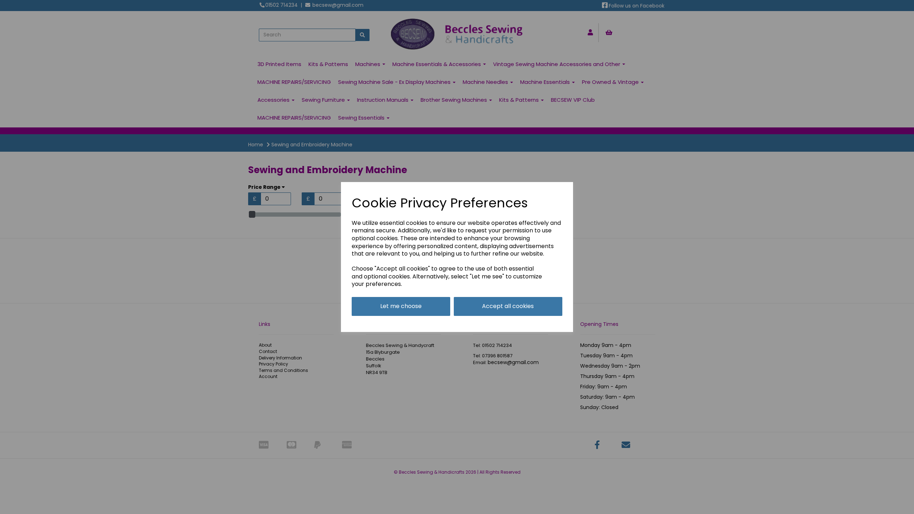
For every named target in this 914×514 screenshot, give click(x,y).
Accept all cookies (508, 306)
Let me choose (401, 306)
